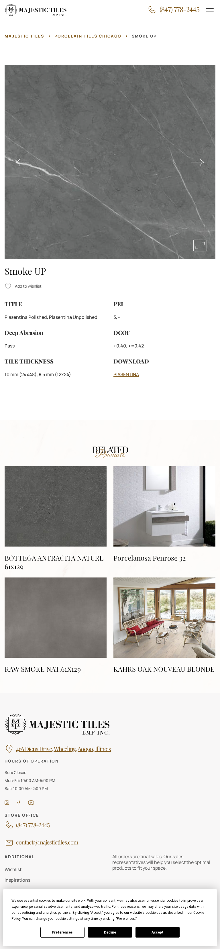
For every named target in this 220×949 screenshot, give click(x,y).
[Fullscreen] (200, 245)
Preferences (62, 932)
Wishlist (13, 869)
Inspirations (17, 880)
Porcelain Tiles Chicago (87, 36)
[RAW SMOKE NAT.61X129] (56, 625)
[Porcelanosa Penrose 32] (164, 518)
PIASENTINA (126, 374)
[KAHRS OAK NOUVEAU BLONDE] (164, 625)
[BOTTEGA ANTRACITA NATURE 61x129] (56, 518)
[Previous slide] (22, 162)
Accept (158, 932)
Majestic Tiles (24, 36)
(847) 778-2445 (33, 825)
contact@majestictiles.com (47, 842)
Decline (110, 932)
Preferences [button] (126, 919)
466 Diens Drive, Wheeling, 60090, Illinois (63, 748)
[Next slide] (197, 162)
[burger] (209, 9)
